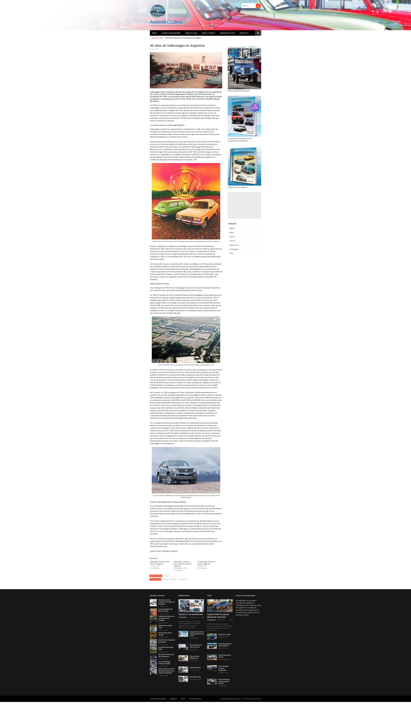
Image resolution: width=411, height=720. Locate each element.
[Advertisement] (244, 205)
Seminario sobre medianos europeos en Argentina (166, 602)
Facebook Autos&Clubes (158, 699)
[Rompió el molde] (212, 636)
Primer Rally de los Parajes (175, 38)
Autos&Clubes (166, 22)
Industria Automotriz (170, 579)
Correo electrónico (195, 699)
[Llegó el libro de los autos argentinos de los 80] (183, 634)
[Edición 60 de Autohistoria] (183, 658)
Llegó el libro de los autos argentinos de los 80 (197, 634)
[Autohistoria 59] (183, 669)
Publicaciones (234, 245)
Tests (231, 253)
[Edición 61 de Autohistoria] (191, 605)
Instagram (173, 699)
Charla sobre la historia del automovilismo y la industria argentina (166, 671)
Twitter (182, 699)
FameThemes (256, 699)
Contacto (244, 33)
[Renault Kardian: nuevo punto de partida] (212, 681)
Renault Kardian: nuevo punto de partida (224, 681)
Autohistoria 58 (195, 677)
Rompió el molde (224, 634)
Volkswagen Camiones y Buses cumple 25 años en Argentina (183, 564)
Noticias (167, 576)
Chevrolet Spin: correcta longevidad (223, 668)
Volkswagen (183, 579)
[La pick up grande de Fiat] (212, 657)
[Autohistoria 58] (183, 679)
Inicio (154, 33)
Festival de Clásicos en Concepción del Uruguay (166, 618)
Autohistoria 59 (195, 667)
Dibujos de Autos (227, 33)
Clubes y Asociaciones (171, 33)
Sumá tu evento (208, 33)
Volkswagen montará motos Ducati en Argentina (160, 563)
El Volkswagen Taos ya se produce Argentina (206, 563)
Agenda (232, 228)
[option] (212, 38)
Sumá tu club (191, 33)
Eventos (232, 237)
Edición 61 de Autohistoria (191, 614)
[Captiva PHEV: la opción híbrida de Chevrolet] (220, 605)
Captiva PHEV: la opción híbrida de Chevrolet (218, 615)
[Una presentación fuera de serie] (183, 647)
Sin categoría (233, 249)
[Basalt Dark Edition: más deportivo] (212, 646)
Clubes (231, 232)
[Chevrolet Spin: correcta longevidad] (212, 668)
